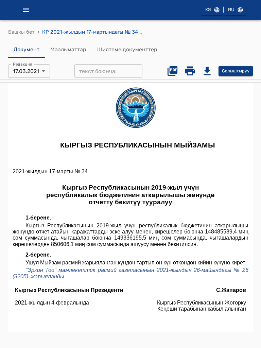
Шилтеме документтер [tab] (127, 49)
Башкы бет (21, 32)
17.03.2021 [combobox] (26, 71)
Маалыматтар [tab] (68, 49)
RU (231, 10)
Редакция (22, 64)
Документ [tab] (26, 49)
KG (208, 10)
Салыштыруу (235, 70)
